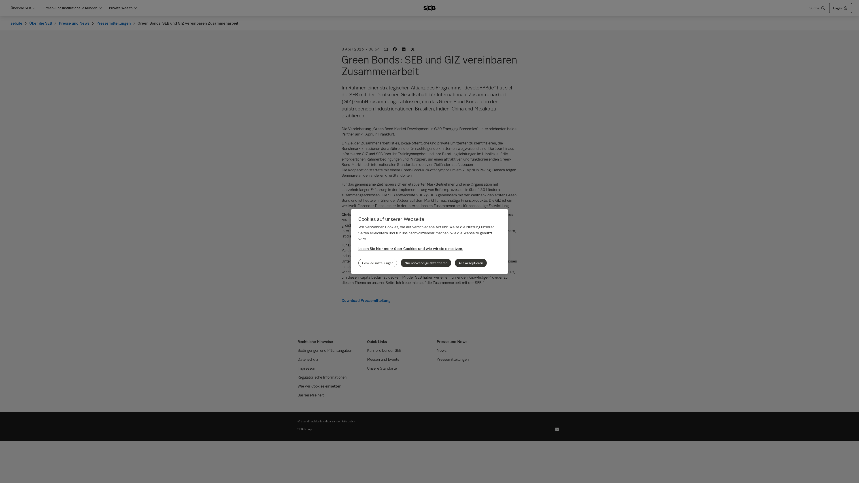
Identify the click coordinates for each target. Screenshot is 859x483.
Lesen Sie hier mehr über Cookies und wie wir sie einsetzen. (410, 248)
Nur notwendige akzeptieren (425, 263)
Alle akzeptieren (471, 263)
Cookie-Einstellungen (377, 263)
